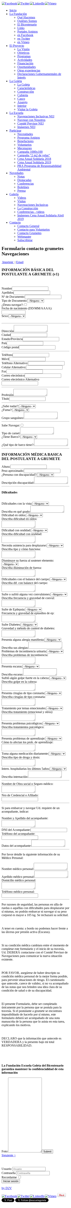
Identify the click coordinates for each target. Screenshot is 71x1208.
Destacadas (24, 180)
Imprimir (8, 262)
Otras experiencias (28, 70)
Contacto (15, 222)
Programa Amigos (28, 137)
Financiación (25, 63)
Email (19, 262)
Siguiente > (9, 1155)
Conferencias (25, 183)
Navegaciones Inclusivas (32, 204)
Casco (21, 98)
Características (26, 88)
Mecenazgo (24, 148)
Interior (21, 105)
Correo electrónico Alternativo (20, 379)
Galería (14, 194)
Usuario (6, 1168)
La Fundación (18, 14)
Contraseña (9, 1173)
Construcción (25, 91)
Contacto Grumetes (29, 233)
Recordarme (9, 1177)
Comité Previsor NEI (30, 123)
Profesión (7, 395)
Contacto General (28, 226)
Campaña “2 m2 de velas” (33, 155)
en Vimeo (23, 42)
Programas (24, 56)
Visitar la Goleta (27, 109)
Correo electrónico (13, 375)
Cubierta (22, 95)
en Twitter (23, 38)
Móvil (5, 359)
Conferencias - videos (30, 212)
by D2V (7, 1188)
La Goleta (15, 81)
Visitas (21, 201)
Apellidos (8, 292)
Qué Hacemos (26, 17)
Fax (4, 371)
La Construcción (27, 208)
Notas (21, 176)
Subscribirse (25, 240)
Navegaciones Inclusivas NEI (35, 116)
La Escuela (16, 113)
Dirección (8, 331)
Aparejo (22, 102)
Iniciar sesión (10, 1181)
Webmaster (24, 236)
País (4, 343)
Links (20, 28)
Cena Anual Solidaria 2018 (34, 158)
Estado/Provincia (12, 339)
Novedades (16, 173)
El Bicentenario (27, 24)
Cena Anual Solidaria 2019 (34, 162)
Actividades (24, 59)
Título (5, 398)
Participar (15, 130)
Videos (21, 197)
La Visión (23, 49)
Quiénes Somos (27, 21)
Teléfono (7, 355)
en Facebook (25, 35)
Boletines (23, 187)
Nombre (7, 288)
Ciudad (6, 334)
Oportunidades (26, 67)
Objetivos (23, 52)
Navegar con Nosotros (31, 120)
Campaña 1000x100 (30, 151)
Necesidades (25, 134)
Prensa (21, 190)
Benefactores (25, 141)
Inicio (13, 10)
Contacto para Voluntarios (33, 229)
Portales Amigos (27, 31)
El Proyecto (16, 45)
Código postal (10, 347)
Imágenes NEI (26, 127)
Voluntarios (24, 144)
